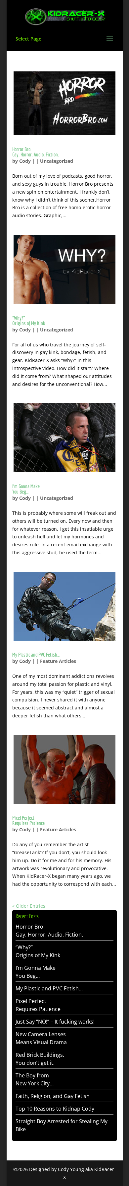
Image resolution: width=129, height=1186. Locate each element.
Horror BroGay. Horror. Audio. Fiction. (35, 151)
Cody (25, 161)
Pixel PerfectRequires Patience (28, 820)
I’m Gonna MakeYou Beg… (26, 489)
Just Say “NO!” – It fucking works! (55, 1021)
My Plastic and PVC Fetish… (36, 655)
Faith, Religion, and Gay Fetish (53, 1096)
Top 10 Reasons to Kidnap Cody (55, 1108)
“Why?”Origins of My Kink (28, 320)
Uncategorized (56, 161)
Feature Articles (58, 661)
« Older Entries (28, 906)
